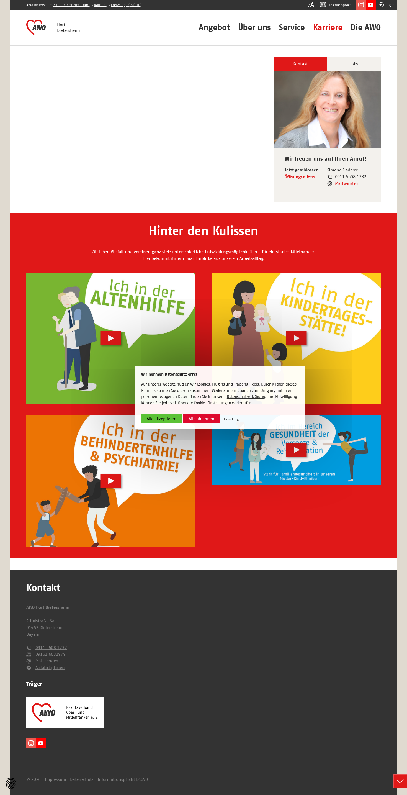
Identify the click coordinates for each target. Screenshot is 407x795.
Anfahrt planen (50, 667)
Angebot (214, 27)
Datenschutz (81, 779)
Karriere (327, 27)
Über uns (254, 27)
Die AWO (366, 27)
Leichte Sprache (341, 5)
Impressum (55, 779)
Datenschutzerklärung (246, 396)
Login (391, 5)
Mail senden (346, 183)
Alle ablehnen (201, 418)
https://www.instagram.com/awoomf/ (361, 5)
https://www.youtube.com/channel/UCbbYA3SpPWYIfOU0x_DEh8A (371, 5)
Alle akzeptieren (161, 418)
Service (292, 27)
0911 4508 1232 (51, 647)
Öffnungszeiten (300, 177)
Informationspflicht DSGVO (123, 779)
